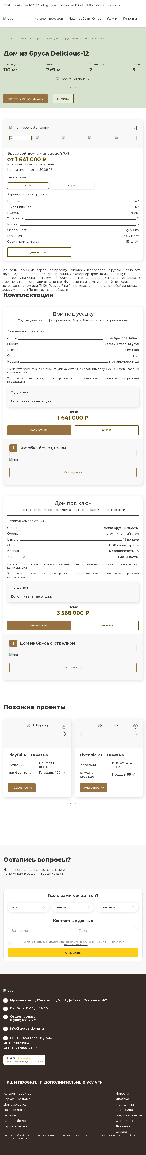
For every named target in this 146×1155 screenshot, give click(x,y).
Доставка (123, 1126)
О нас (96, 18)
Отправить (73, 952)
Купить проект (39, 252)
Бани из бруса (14, 1121)
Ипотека (63, 98)
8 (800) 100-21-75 (87, 5)
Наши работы (79, 18)
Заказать (107, 430)
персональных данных (88, 941)
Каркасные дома (16, 1099)
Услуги (112, 18)
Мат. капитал (126, 1104)
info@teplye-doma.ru (55, 5)
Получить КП (39, 430)
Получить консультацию (25, 98)
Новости (122, 1093)
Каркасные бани (16, 1126)
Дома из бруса (62, 38)
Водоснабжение (129, 1115)
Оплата (121, 1132)
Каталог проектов (48, 18)
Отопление (125, 1121)
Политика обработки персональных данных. (30, 1135)
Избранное (113, 5)
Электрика (124, 1110)
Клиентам (131, 18)
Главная (15, 38)
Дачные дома (14, 1110)
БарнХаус (10, 1115)
